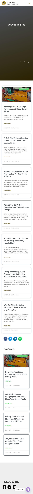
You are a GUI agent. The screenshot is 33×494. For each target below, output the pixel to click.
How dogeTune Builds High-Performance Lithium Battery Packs (16, 109)
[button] (5, 339)
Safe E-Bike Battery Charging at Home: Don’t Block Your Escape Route (16, 140)
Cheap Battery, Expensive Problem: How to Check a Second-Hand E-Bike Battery (15, 274)
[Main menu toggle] (29, 3)
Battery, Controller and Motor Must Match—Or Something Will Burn (16, 174)
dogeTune (11, 2)
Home (21, 62)
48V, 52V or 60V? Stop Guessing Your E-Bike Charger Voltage (16, 207)
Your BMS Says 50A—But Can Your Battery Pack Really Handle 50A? (16, 240)
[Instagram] (14, 487)
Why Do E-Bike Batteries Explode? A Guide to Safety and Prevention (15, 307)
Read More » (7, 123)
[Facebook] (4, 487)
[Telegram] (9, 487)
